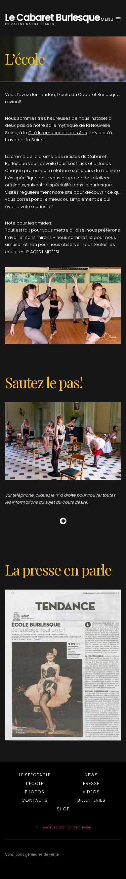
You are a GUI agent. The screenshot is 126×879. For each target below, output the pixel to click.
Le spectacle (34, 775)
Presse (91, 783)
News (91, 775)
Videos (91, 792)
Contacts (35, 800)
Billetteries (91, 800)
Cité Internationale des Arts (57, 133)
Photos (34, 792)
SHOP (63, 809)
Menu (108, 19)
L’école (34, 783)
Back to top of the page (66, 827)
